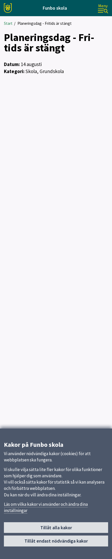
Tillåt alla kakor (56, 528)
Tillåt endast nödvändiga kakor (56, 541)
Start (8, 23)
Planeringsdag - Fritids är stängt (44, 23)
